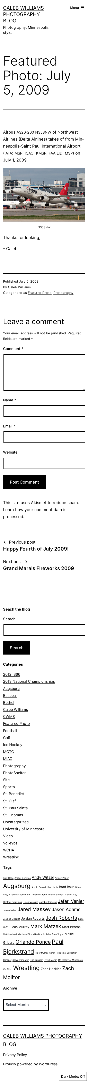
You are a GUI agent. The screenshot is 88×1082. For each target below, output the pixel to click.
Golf (6, 738)
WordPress (48, 1064)
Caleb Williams (19, 287)
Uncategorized (16, 822)
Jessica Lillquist (11, 919)
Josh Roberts (61, 918)
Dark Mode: (70, 1076)
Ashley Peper (62, 878)
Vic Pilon (7, 969)
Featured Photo (40, 293)
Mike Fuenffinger (55, 934)
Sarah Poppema (57, 953)
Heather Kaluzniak (12, 902)
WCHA (8, 850)
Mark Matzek (45, 926)
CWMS (9, 716)
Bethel (8, 702)
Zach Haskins (51, 969)
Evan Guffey (71, 894)
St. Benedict (13, 794)
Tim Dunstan (36, 960)
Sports (9, 787)
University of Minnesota (23, 829)
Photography (63, 293)
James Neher (10, 910)
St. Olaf (9, 801)
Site (6, 780)
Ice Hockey (12, 745)
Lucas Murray (19, 927)
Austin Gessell (39, 887)
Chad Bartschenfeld (19, 894)
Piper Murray (41, 953)
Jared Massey (34, 909)
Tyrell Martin (50, 960)
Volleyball (11, 843)
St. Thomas (13, 815)
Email (9, 426)
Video (8, 836)
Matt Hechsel (10, 934)
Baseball (10, 695)
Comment (13, 348)
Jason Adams (66, 909)
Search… (11, 619)
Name (9, 400)
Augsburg (11, 688)
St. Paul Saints (15, 808)
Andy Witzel (43, 877)
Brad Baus (66, 887)
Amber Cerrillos (23, 878)
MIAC (7, 758)
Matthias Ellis (25, 934)
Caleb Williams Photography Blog (23, 14)
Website (10, 452)
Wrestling (11, 857)
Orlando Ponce (33, 942)
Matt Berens (71, 927)
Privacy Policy (15, 1055)
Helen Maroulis (30, 902)
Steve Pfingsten (20, 960)
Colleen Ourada (39, 894)
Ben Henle (52, 887)
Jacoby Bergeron (48, 902)
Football (10, 731)
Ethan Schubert (56, 894)
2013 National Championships (29, 681)
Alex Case (8, 878)
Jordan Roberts (33, 918)
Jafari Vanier (71, 901)
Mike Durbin (39, 934)
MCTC (8, 751)
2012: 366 (11, 674)
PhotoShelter (14, 773)
